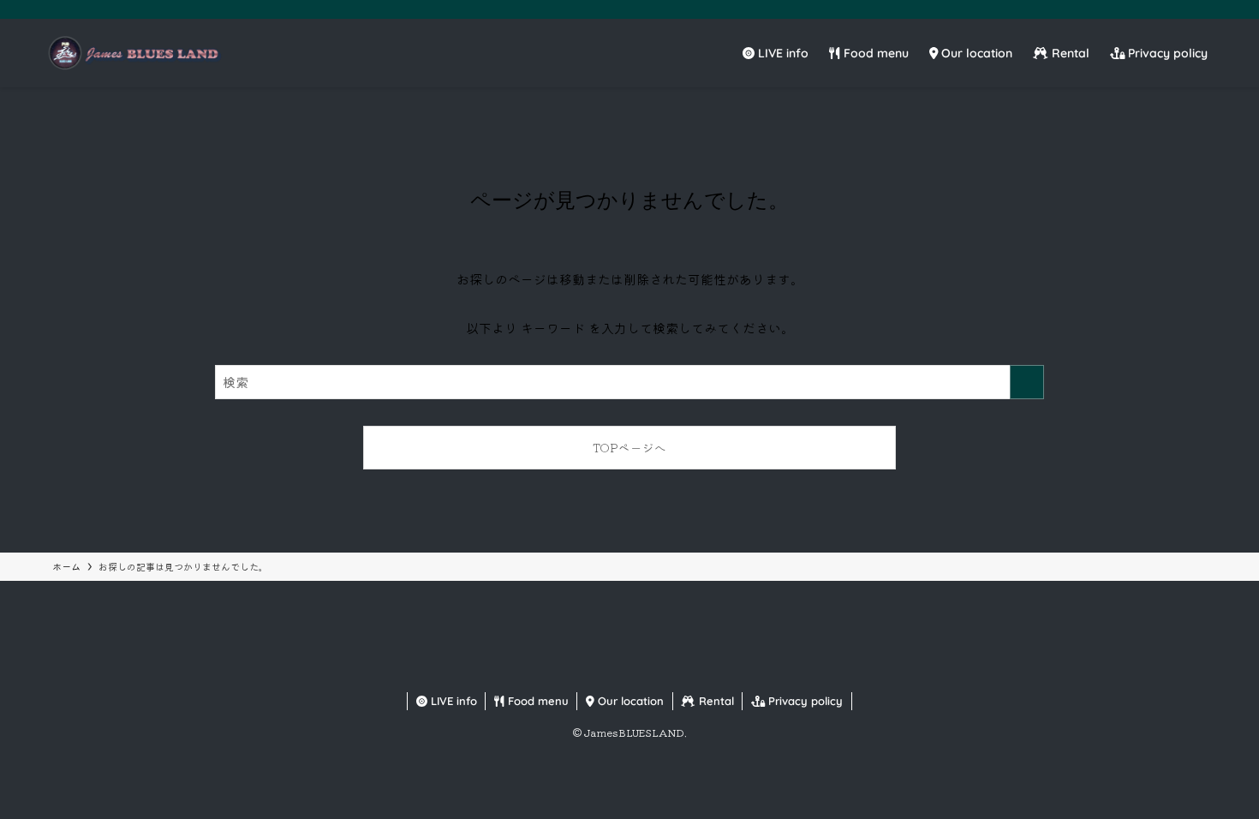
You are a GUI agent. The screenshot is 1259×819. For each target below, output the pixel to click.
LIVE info (452, 701)
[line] (1184, 9)
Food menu (536, 701)
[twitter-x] (1140, 9)
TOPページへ (629, 447)
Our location (629, 701)
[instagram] (1162, 9)
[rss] (1207, 9)
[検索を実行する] (1027, 382)
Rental (714, 701)
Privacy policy (804, 701)
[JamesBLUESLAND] (133, 53)
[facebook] (1118, 9)
